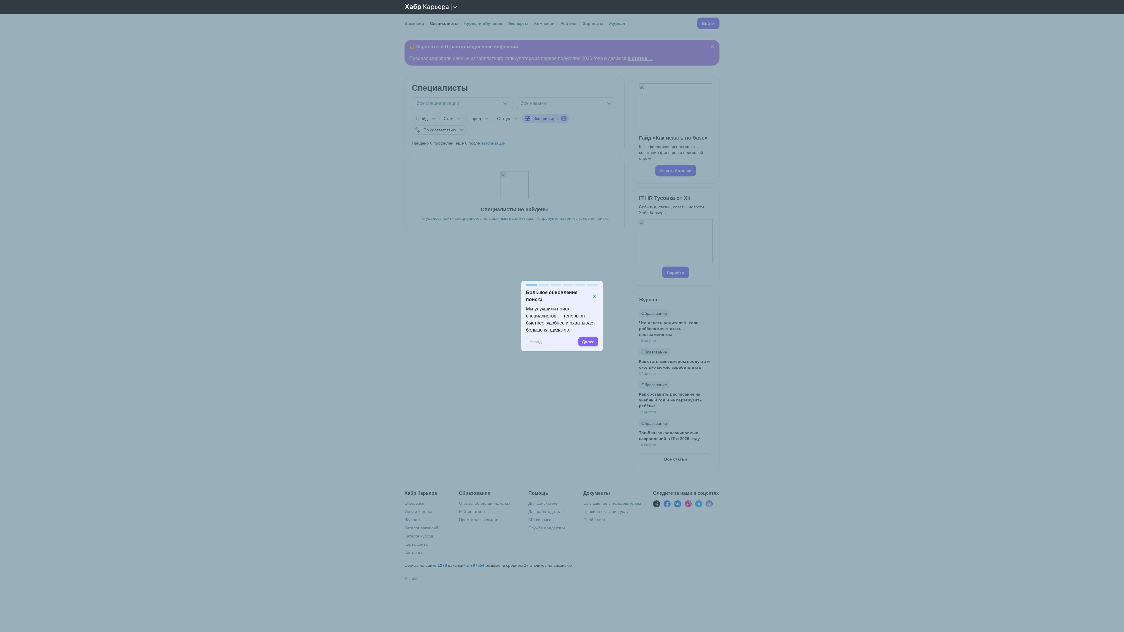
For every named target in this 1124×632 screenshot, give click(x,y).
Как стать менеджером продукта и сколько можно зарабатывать (674, 364)
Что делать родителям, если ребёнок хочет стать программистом (669, 328)
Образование (654, 313)
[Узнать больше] (675, 129)
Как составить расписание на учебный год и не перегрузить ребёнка (670, 400)
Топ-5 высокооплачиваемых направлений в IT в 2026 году (669, 435)
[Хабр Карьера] (427, 7)
